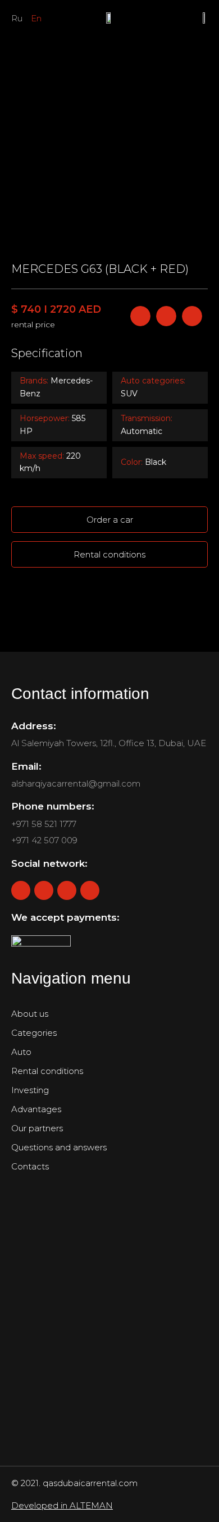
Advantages (36, 1109)
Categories (34, 1032)
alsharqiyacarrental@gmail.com (75, 783)
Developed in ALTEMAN (62, 1505)
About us (29, 1013)
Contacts (30, 1166)
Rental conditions (47, 1071)
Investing (30, 1090)
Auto (21, 1051)
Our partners (37, 1128)
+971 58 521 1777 (43, 824)
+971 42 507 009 (44, 840)
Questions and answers (59, 1147)
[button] (23, 130)
